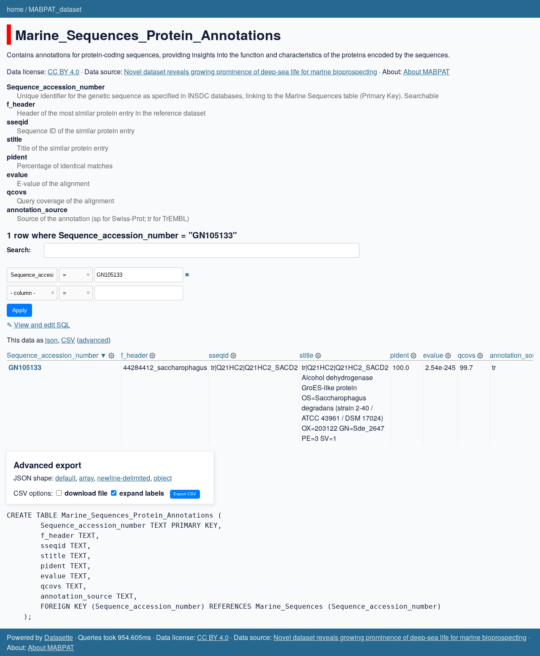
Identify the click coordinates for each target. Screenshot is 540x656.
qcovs (466, 355)
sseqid (219, 355)
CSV (68, 340)
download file (85, 493)
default (65, 478)
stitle (306, 355)
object (163, 478)
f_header (134, 355)
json (51, 340)
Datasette (58, 637)
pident (399, 355)
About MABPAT (426, 71)
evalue (433, 355)
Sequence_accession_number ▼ (57, 355)
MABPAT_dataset (55, 9)
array (86, 478)
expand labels (141, 493)
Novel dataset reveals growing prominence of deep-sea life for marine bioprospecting (250, 71)
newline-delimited (123, 478)
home (15, 9)
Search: (19, 249)
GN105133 (24, 367)
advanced (93, 340)
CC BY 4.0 (63, 71)
